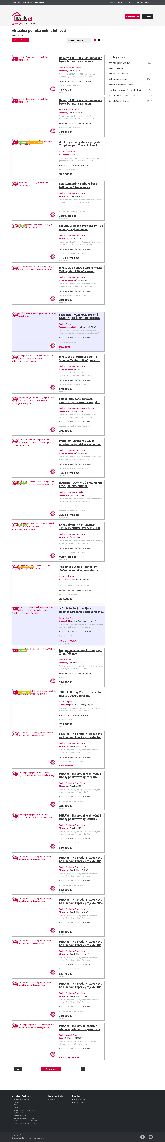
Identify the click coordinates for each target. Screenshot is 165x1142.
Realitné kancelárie (116, 2)
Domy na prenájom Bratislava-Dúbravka (72, 510)
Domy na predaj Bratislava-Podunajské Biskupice (74, 426)
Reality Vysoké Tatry (68, 152)
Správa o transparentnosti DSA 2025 (25, 1123)
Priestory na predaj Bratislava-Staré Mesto (72, 295)
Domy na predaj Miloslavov (68, 594)
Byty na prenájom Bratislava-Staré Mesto (72, 253)
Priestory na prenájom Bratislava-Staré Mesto (73, 468)
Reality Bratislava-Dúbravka (71, 492)
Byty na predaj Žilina (65, 677)
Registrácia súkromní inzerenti (23, 1113)
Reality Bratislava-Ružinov (70, 68)
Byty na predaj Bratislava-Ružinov (70, 85)
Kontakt (52, 1099)
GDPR (15, 1105)
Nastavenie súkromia (20, 1115)
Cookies (16, 1102)
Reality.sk (18, 24)
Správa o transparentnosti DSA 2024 (25, 1121)
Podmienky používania (21, 1099)
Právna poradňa (79, 1099)
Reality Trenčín (66, 618)
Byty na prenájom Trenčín (67, 636)
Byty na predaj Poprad (66, 719)
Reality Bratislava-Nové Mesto (72, 193)
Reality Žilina (65, 660)
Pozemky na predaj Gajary (67, 342)
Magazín (129, 2)
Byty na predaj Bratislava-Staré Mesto (71, 761)
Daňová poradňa (79, 1102)
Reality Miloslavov (67, 576)
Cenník (16, 1107)
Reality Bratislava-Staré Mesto (72, 235)
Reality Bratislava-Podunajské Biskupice (76, 408)
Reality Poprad (65, 702)
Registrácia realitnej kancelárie (24, 1110)
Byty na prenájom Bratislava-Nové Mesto (72, 211)
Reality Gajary (65, 324)
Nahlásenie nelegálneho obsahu (24, 1118)
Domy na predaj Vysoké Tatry (68, 169)
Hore (18, 1069)
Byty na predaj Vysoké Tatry (68, 1053)
